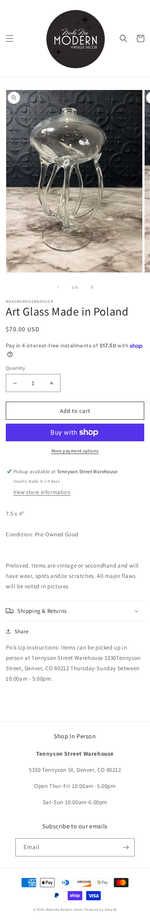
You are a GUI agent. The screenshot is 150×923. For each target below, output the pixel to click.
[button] (9, 38)
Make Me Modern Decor (64, 909)
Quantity (15, 368)
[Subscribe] (125, 847)
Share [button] (22, 631)
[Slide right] (91, 287)
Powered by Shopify (100, 909)
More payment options (75, 451)
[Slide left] (58, 287)
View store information (41, 492)
